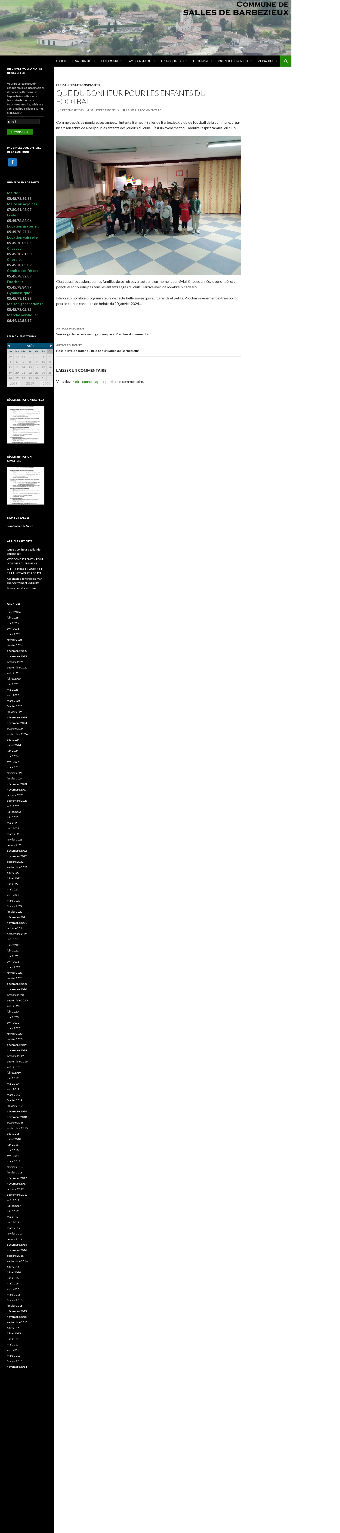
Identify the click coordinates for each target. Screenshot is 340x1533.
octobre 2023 (15, 795)
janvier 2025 (14, 712)
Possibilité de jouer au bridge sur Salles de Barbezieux (97, 348)
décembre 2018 (17, 1111)
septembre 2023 (17, 800)
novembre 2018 (17, 1117)
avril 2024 (13, 761)
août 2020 (13, 1006)
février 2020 (14, 1033)
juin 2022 (13, 884)
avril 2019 (13, 1089)
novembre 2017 (17, 1183)
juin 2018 (13, 1144)
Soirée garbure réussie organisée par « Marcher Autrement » (102, 331)
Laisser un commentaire (143, 110)
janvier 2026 (14, 645)
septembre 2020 (17, 1000)
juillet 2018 (14, 1139)
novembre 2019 (17, 1050)
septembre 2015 (17, 1322)
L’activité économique (233, 60)
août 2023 (13, 806)
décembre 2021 (17, 917)
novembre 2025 (17, 656)
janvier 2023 (14, 845)
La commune (109, 60)
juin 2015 (13, 1339)
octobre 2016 (15, 1255)
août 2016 (13, 1266)
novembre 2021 (17, 922)
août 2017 (13, 1200)
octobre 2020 (15, 995)
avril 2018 (13, 1155)
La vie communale (140, 60)
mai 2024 (13, 756)
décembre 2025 (17, 651)
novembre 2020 (17, 989)
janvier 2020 (14, 1039)
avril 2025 (13, 695)
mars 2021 (13, 967)
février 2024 (14, 773)
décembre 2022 (17, 850)
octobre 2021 (15, 928)
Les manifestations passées (78, 85)
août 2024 (13, 739)
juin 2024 (13, 750)
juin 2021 (13, 950)
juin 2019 (13, 1078)
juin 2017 (13, 1211)
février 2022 (14, 906)
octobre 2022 (15, 861)
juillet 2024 (14, 745)
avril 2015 (13, 1350)
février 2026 (14, 639)
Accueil (61, 60)
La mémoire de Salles (20, 526)
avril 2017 (13, 1222)
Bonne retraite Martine (21, 588)
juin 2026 (13, 617)
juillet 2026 (14, 612)
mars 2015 (13, 1355)
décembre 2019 (17, 1045)
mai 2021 (13, 956)
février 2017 (14, 1233)
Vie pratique (266, 60)
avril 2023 (13, 828)
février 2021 (14, 972)
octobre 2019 (15, 1056)
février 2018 (14, 1167)
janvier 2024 (14, 778)
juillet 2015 (14, 1333)
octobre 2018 (15, 1122)
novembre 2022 (17, 856)
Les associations (172, 60)
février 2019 (14, 1100)
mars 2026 (13, 634)
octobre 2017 (15, 1189)
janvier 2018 (14, 1172)
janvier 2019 (14, 1106)
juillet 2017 (14, 1205)
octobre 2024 (15, 728)
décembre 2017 (17, 1178)
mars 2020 (13, 1028)
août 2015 (13, 1328)
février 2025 (14, 706)
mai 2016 (13, 1283)
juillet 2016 (14, 1272)
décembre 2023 (17, 784)
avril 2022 (13, 895)
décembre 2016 (17, 1244)
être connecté (86, 381)
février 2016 (14, 1300)
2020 (46, 383)
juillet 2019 (14, 1072)
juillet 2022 (14, 878)
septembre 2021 (17, 934)
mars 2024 (13, 767)
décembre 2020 (17, 983)
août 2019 (13, 1067)
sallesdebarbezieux (104, 110)
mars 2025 (13, 700)
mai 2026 (13, 623)
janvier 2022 (14, 911)
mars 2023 (13, 834)
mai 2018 (13, 1150)
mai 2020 (13, 1017)
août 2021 (13, 939)
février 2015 (14, 1361)
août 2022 (13, 872)
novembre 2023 (17, 789)
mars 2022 (13, 900)
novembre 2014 (17, 1366)
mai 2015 (13, 1344)
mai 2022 (13, 889)
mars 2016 (13, 1294)
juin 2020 (13, 1011)
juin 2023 (13, 817)
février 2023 (14, 839)
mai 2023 (13, 823)
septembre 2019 (17, 1061)
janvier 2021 (14, 978)
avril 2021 (13, 961)
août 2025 (13, 673)
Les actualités (82, 60)
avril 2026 (13, 628)
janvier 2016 (14, 1305)
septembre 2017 (17, 1194)
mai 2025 (13, 689)
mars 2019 (13, 1094)
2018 (13, 383)
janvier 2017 (14, 1239)
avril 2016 (13, 1289)
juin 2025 (13, 684)
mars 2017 (13, 1228)
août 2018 (13, 1133)
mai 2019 (13, 1083)
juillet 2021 (14, 945)
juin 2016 (13, 1278)
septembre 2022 (17, 867)
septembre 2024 (17, 734)
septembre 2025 (17, 667)
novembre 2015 (17, 1316)
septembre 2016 (17, 1261)
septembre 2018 (17, 1128)
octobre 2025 (15, 662)
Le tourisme (201, 60)
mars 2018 (13, 1161)
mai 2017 (13, 1217)
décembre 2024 (17, 717)
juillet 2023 (14, 811)
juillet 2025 (14, 678)
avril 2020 (13, 1022)
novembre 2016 (17, 1250)
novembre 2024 (17, 723)
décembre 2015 (17, 1311)
